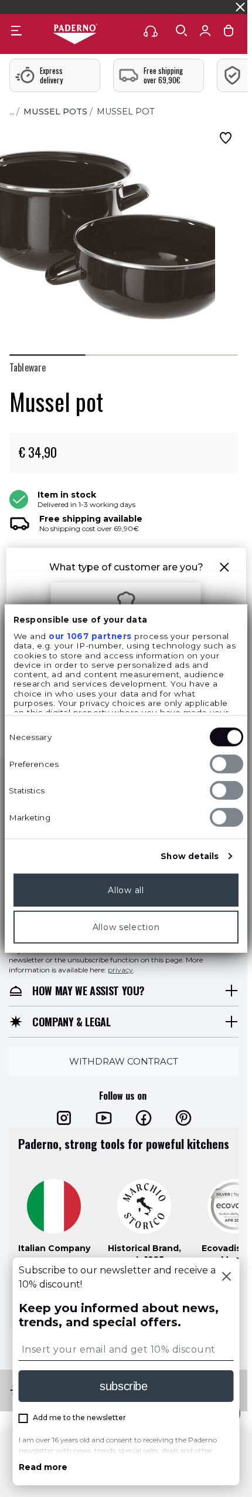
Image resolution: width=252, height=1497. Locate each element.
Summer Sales (209, 6)
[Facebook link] (143, 1118)
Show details (190, 856)
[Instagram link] (64, 1118)
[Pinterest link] (183, 1118)
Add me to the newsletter (79, 1417)
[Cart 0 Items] (229, 33)
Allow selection (126, 927)
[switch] (226, 764)
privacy (120, 969)
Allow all (126, 890)
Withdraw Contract (123, 1061)
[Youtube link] (103, 1118)
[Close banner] (240, 7)
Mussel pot (126, 111)
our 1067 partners (90, 636)
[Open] (182, 30)
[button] (223, 569)
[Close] (227, 1277)
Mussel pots (55, 111)
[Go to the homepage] (75, 34)
